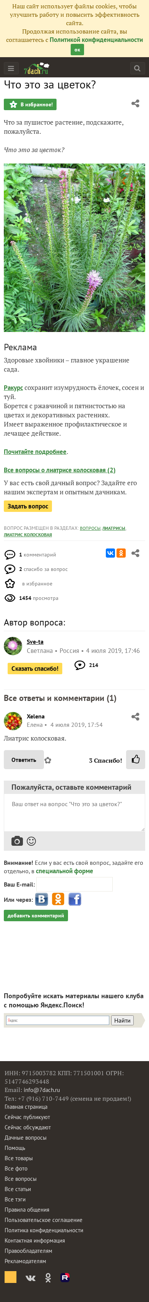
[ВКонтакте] (110, 553)
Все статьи (18, 1189)
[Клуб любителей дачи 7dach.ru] (36, 68)
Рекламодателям (25, 1261)
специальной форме (64, 871)
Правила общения (27, 1209)
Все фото (16, 1168)
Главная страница (26, 1106)
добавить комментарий (36, 915)
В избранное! (36, 104)
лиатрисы (113, 528)
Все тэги (15, 1199)
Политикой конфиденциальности (96, 39)
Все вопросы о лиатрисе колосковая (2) (60, 470)
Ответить (23, 759)
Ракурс (13, 387)
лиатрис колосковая (28, 534)
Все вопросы (21, 1178)
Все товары (19, 1158)
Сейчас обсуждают (28, 1127)
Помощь (15, 1147)
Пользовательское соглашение (44, 1219)
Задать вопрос (28, 506)
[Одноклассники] (121, 553)
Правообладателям (28, 1250)
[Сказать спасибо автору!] (135, 759)
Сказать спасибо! (34, 668)
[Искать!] (137, 68)
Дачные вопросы (26, 1137)
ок (77, 49)
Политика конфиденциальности (44, 1230)
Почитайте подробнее (35, 451)
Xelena (36, 716)
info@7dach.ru (42, 1090)
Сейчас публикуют (27, 1117)
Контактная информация (35, 1240)
